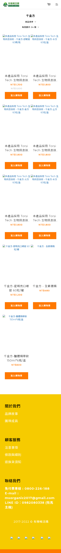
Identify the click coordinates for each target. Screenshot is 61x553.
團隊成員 (11, 421)
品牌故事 (11, 414)
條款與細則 (13, 455)
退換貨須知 (13, 462)
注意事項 (11, 447)
